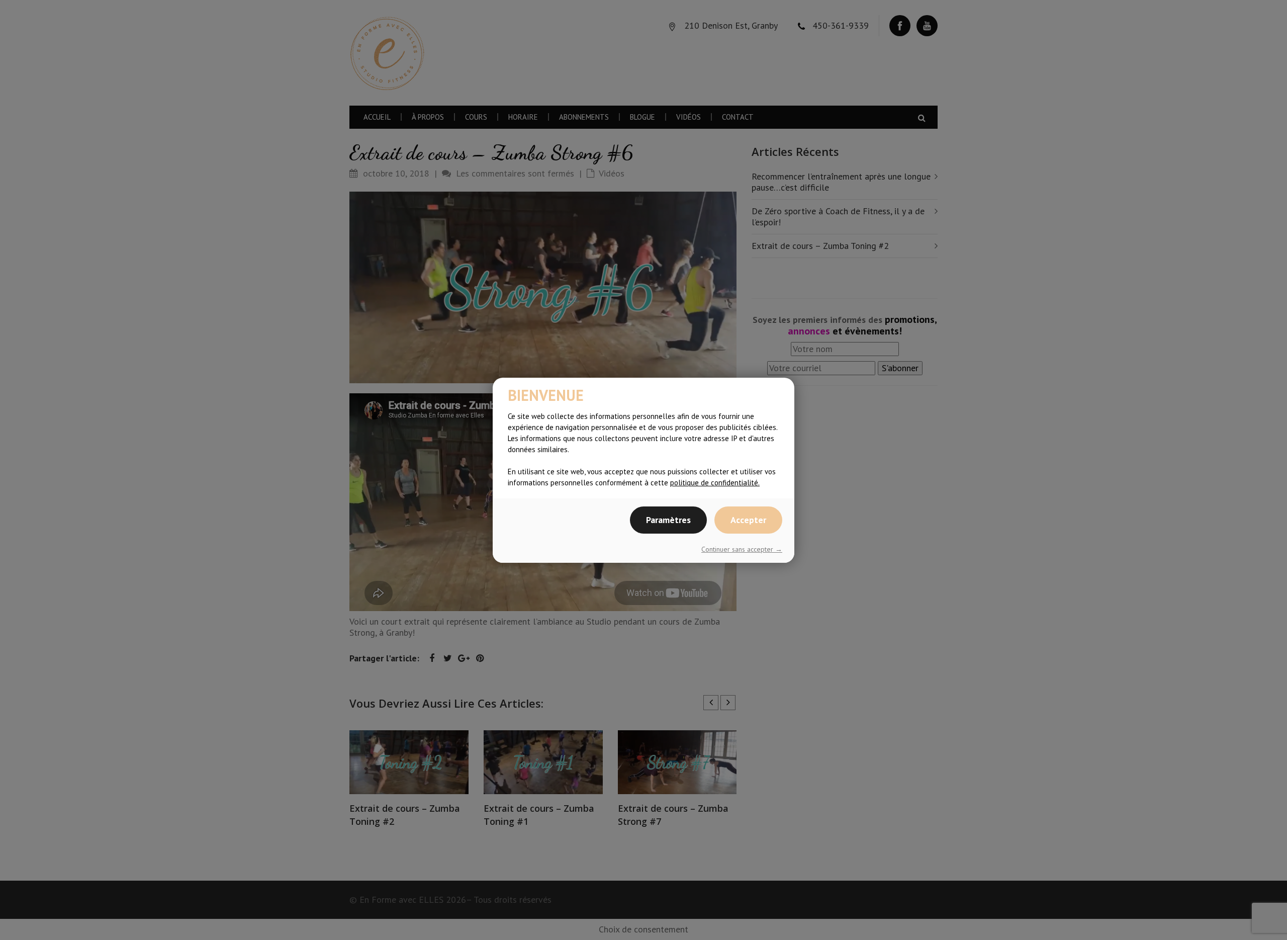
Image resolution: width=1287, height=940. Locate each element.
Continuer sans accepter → (741, 549)
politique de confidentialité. (715, 482)
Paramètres (668, 520)
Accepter (748, 520)
